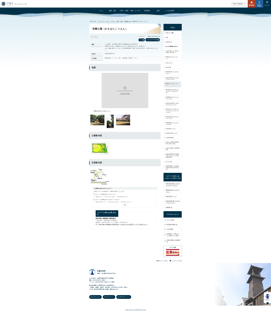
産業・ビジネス (135, 10)
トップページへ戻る (176, 260)
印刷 (141, 39)
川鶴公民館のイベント (171, 196)
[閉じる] (267, 291)
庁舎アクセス (110, 296)
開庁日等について (124, 296)
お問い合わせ (96, 296)
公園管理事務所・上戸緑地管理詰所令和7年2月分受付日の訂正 (172, 167)
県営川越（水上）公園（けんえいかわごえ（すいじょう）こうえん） (172, 111)
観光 (158, 10)
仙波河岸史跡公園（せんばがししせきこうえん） (172, 78)
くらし (101, 10)
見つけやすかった (101, 201)
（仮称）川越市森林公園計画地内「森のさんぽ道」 (172, 142)
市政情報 (147, 10)
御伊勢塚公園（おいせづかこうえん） (172, 72)
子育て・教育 (124, 10)
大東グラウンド (169, 62)
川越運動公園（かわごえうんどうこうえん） (172, 98)
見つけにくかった (126, 201)
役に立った (99, 196)
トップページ (101, 21)
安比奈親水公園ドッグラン (172, 133)
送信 (125, 204)
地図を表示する (102, 111)
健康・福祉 (112, 10)
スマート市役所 (259, 5)
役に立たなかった (123, 196)
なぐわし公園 (169, 161)
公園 (121, 21)
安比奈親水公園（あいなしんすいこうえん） (172, 117)
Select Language (238, 3)
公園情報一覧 (127, 21)
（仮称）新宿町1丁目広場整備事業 (172, 148)
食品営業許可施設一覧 (172, 224)
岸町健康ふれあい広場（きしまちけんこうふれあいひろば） (172, 91)
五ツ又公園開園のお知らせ (172, 46)
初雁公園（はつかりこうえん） (172, 57)
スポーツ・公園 (115, 21)
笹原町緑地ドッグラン (171, 128)
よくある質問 (170, 10)
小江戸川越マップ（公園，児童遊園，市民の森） (172, 51)
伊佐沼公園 (168, 67)
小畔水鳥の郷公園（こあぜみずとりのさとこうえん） (172, 104)
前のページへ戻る (162, 260)
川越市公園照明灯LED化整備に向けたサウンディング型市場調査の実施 (172, 155)
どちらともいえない (110, 196)
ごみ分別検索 (170, 229)
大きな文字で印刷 (151, 39)
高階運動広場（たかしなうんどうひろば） (172, 123)
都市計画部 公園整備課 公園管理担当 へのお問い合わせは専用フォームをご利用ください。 (123, 224)
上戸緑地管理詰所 (170, 137)
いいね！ (96, 36)
